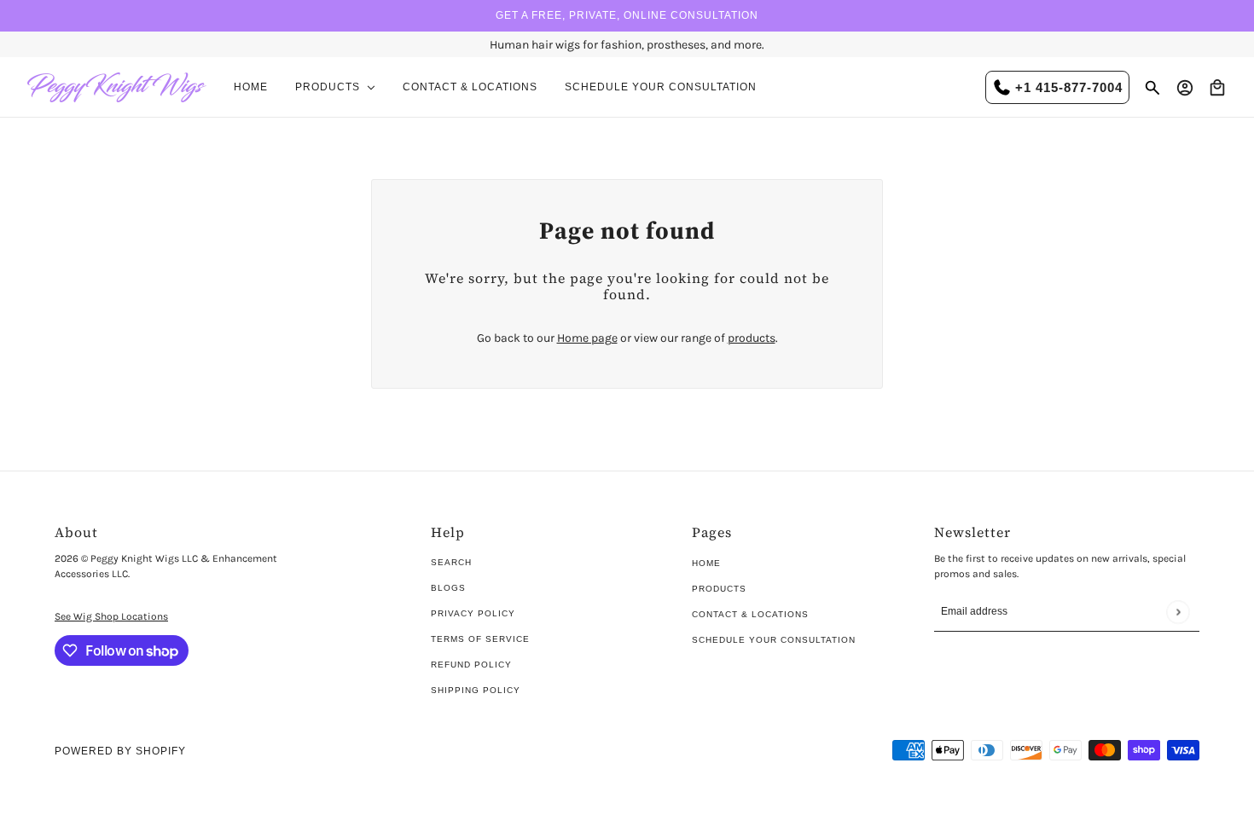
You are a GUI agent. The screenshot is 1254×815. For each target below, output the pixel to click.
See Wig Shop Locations (111, 616)
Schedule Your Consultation (774, 639)
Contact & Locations (750, 614)
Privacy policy (473, 613)
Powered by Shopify (120, 751)
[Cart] (1217, 87)
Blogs (448, 587)
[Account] (1185, 87)
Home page (587, 338)
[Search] (1152, 87)
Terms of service (480, 639)
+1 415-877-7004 (1069, 87)
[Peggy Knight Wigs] (116, 87)
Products (719, 588)
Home (706, 563)
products (751, 338)
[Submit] (1177, 611)
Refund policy (471, 664)
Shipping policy (475, 690)
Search (451, 562)
